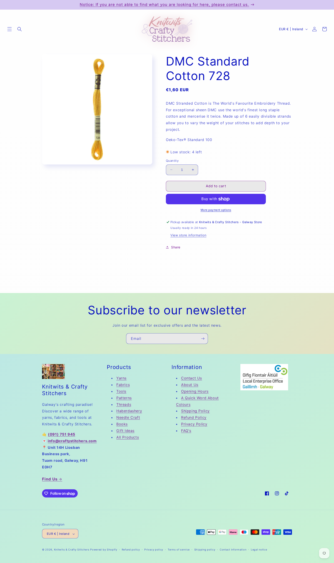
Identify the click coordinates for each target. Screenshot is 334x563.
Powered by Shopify (103, 549)
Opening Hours (195, 391)
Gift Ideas (125, 430)
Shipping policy (204, 549)
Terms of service (179, 549)
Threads (123, 404)
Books (122, 424)
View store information (188, 235)
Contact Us (191, 378)
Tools (121, 391)
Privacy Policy (194, 424)
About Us (189, 385)
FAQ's (186, 430)
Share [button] (175, 247)
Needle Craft (128, 417)
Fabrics (123, 385)
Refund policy (131, 549)
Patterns (124, 398)
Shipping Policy (195, 411)
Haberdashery (129, 411)
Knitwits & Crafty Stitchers (72, 549)
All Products (127, 437)
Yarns (121, 378)
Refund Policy (194, 417)
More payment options (216, 210)
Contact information (233, 549)
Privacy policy (153, 549)
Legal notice (259, 549)
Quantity (172, 160)
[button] (10, 29)
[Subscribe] (203, 338)
